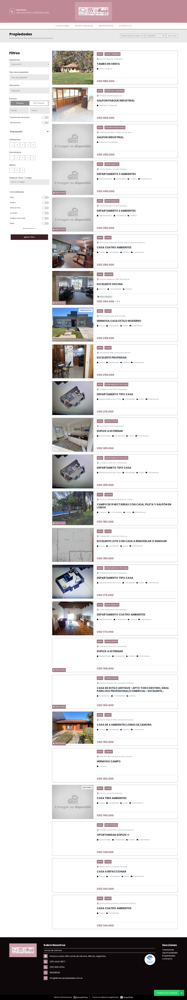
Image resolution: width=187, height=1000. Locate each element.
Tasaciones (62, 25)
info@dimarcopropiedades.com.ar (66, 978)
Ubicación (14, 85)
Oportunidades (84, 25)
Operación (14, 59)
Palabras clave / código (20, 177)
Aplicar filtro (29, 237)
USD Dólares (38, 103)
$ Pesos (20, 103)
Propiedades (106, 25)
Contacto (125, 25)
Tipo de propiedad (18, 72)
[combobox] (29, 77)
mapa (173, 36)
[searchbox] (30, 77)
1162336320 (55, 972)
